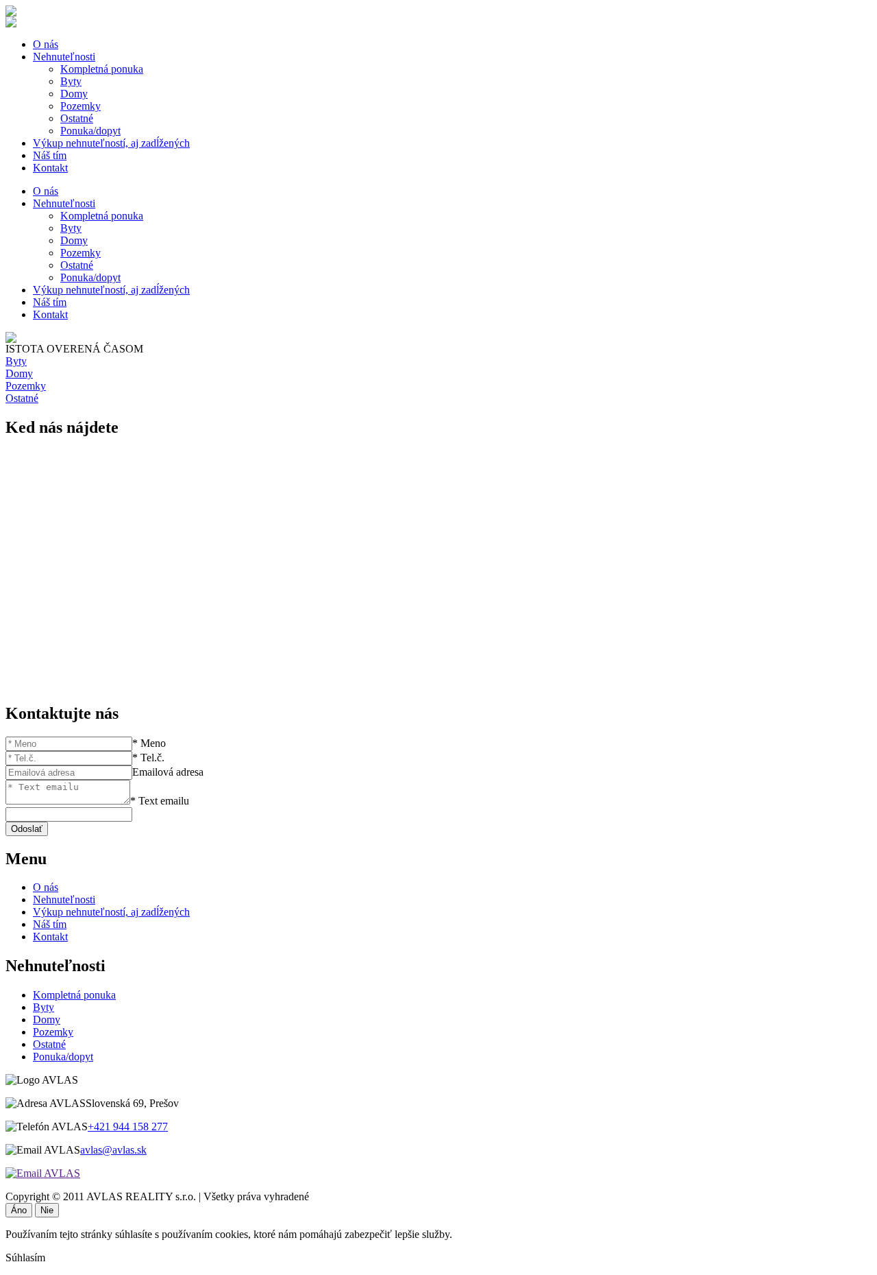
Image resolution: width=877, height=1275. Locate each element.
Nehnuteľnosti (64, 56)
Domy (74, 93)
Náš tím (49, 155)
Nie (46, 1210)
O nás (45, 44)
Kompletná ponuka (101, 69)
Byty (71, 81)
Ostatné (76, 118)
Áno (19, 1210)
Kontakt (50, 168)
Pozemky (80, 106)
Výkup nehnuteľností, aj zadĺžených (111, 143)
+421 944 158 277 (128, 1126)
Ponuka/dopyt (90, 130)
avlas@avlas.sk (113, 1150)
